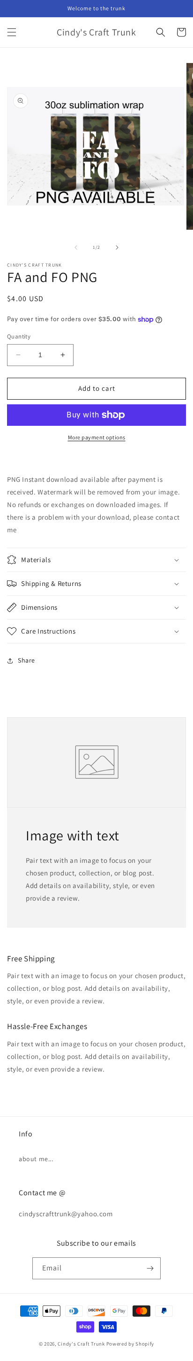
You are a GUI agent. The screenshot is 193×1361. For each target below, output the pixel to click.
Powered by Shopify (130, 1343)
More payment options (97, 437)
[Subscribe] (150, 1268)
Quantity (18, 336)
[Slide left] (76, 247)
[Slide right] (117, 247)
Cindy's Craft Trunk (81, 1343)
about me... (36, 1159)
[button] (11, 32)
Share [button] (26, 660)
